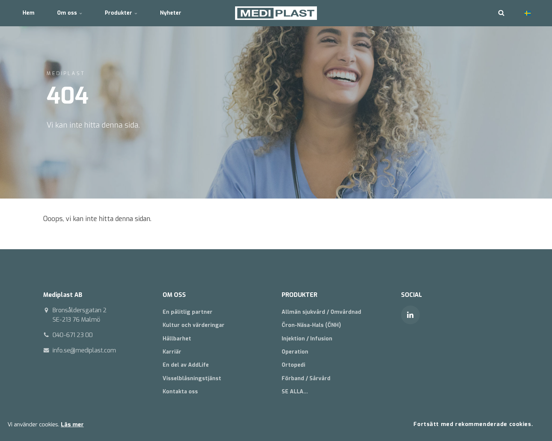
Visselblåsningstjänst (192, 378)
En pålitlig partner (188, 312)
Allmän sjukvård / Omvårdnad (321, 312)
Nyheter (170, 13)
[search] (501, 13)
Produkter (119, 13)
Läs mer (72, 424)
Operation (295, 351)
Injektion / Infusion (307, 338)
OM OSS (174, 295)
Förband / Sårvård (306, 378)
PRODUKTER (299, 295)
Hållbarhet (177, 338)
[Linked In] (410, 315)
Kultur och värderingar (194, 325)
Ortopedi (293, 365)
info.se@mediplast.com (84, 350)
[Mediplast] (276, 13)
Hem (29, 13)
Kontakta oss (180, 391)
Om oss (67, 13)
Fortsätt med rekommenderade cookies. (473, 424)
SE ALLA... (295, 391)
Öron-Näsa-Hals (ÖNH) (311, 325)
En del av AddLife (186, 365)
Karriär (172, 351)
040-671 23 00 (73, 335)
